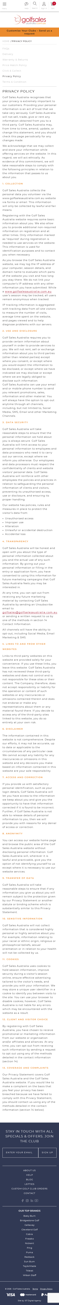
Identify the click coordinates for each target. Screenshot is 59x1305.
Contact (29, 1193)
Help (29, 1175)
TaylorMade (29, 1266)
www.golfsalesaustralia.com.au (28, 291)
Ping (29, 1248)
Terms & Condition (14, 82)
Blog (29, 1180)
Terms (35, 1289)
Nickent (29, 1243)
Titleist (29, 1271)
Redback (29, 1257)
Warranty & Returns (15, 60)
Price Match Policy (14, 65)
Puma (29, 1253)
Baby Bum (29, 1216)
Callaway (30, 1225)
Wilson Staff (29, 1275)
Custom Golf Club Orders (29, 1189)
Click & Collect (11, 71)
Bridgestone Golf (29, 1221)
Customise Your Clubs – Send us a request (28, 32)
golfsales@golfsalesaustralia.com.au (29, 612)
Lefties (29, 1184)
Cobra (29, 1234)
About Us (29, 1171)
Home (6, 41)
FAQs (5, 49)
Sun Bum (29, 1262)
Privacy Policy (11, 76)
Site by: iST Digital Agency (29, 1301)
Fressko (29, 1239)
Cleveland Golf (29, 1230)
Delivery (7, 54)
